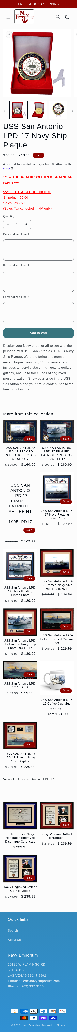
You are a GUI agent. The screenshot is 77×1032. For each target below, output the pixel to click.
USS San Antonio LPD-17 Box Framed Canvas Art (57, 639)
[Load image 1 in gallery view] (18, 110)
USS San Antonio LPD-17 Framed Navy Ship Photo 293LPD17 (20, 644)
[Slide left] (4, 111)
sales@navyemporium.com (39, 981)
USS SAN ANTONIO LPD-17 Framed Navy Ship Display (20, 757)
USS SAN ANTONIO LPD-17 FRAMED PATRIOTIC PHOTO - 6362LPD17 (56, 453)
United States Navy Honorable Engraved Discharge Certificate (20, 837)
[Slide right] (72, 111)
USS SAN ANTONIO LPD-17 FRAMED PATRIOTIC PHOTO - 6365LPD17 (20, 453)
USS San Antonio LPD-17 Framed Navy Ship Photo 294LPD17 (56, 585)
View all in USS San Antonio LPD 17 (28, 779)
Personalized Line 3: (16, 296)
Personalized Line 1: (16, 234)
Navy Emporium (31, 1025)
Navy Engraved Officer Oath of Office (20, 888)
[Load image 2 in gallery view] (38, 110)
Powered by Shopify (53, 1025)
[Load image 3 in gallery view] (58, 110)
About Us (14, 939)
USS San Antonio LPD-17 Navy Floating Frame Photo (56, 514)
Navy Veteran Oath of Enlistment (56, 835)
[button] (8, 16)
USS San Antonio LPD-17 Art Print (20, 685)
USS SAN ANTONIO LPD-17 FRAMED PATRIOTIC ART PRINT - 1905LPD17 (20, 503)
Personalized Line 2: (16, 265)
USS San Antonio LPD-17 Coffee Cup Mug (56, 701)
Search (13, 930)
